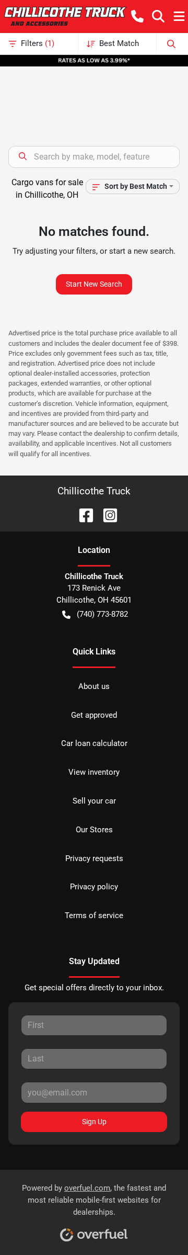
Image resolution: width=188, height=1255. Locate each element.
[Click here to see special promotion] (94, 60)
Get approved (94, 715)
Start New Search (94, 284)
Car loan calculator (94, 743)
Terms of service (94, 915)
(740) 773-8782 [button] (102, 614)
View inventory (94, 772)
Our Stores (94, 829)
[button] (137, 16)
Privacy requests (94, 858)
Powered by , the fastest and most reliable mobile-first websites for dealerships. (94, 1200)
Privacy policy (94, 886)
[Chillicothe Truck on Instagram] (106, 514)
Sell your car (94, 801)
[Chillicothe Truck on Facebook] (82, 514)
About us (94, 686)
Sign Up (94, 1121)
